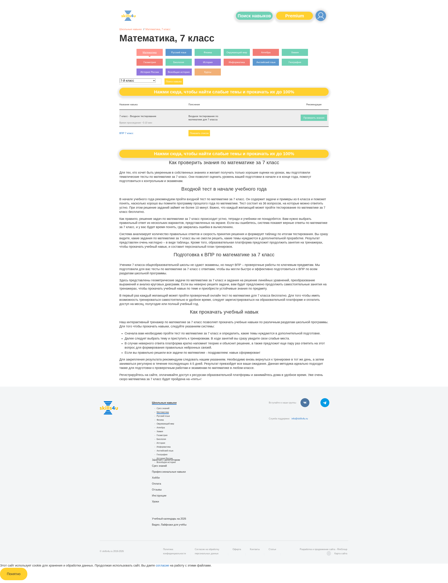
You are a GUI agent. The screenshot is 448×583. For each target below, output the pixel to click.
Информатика (164, 447)
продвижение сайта (324, 549)
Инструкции (159, 495)
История (161, 443)
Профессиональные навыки (169, 471)
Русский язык (163, 416)
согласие (162, 565)
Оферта (237, 549)
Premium (294, 15)
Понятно (13, 574)
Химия (160, 431)
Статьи (272, 549)
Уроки (155, 501)
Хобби (156, 477)
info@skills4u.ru (300, 418)
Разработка (306, 549)
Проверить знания (313, 117)
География (162, 454)
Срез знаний (163, 408)
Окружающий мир (165, 424)
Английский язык (165, 451)
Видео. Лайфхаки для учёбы (169, 524)
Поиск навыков (254, 15)
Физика (160, 420)
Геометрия (162, 435)
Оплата (156, 483)
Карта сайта (340, 553)
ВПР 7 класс (126, 133)
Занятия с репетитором (166, 459)
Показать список (199, 133)
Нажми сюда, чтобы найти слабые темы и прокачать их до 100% (224, 91)
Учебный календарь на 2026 (169, 518)
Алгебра (161, 427)
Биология (161, 439)
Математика (163, 412)
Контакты (255, 549)
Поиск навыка (174, 81)
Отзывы (157, 489)
